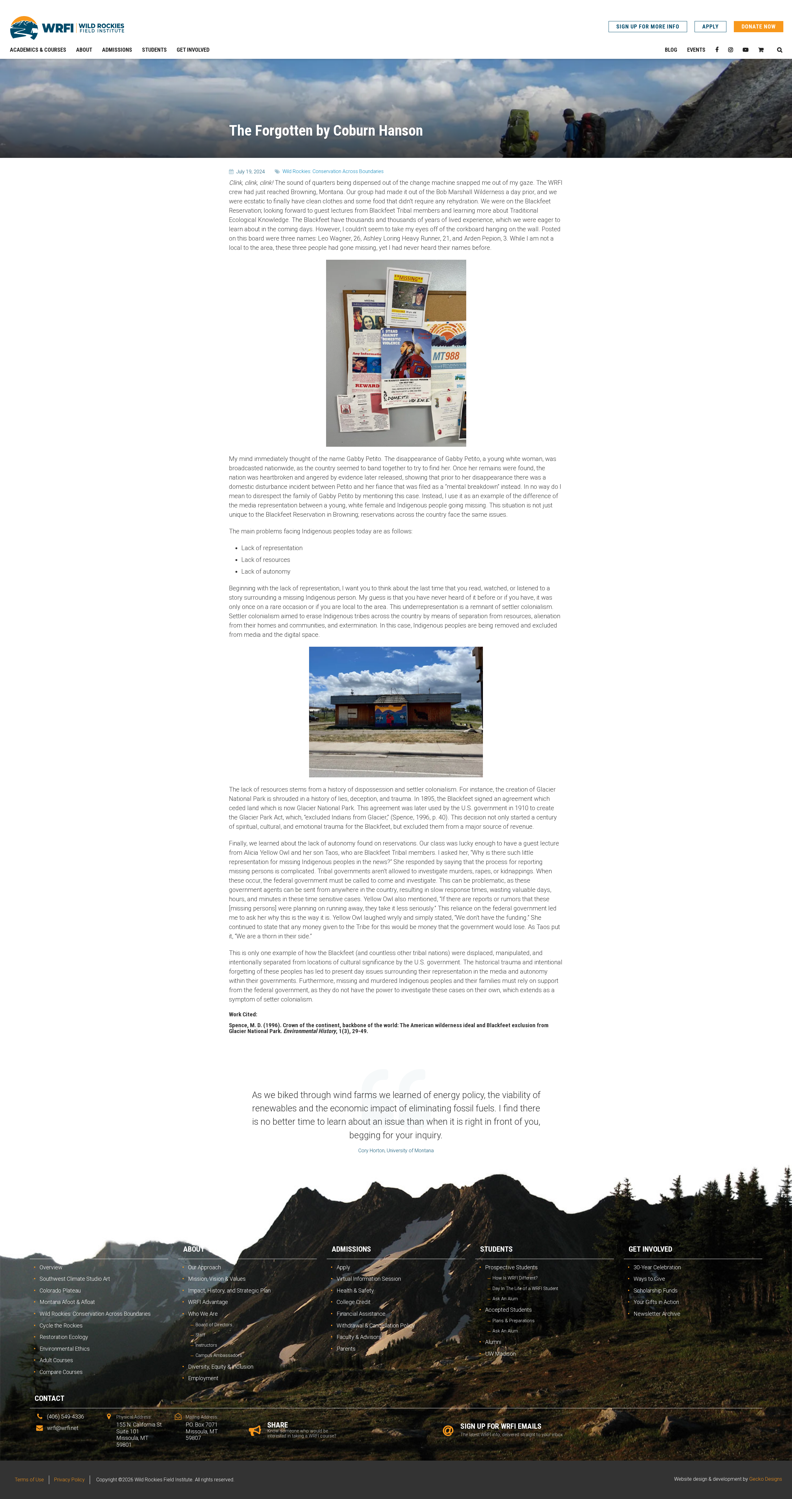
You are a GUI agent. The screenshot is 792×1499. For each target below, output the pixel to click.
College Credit (354, 1302)
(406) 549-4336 (65, 1416)
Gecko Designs (765, 1479)
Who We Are (203, 1313)
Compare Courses (61, 1372)
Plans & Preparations (514, 1320)
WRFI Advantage (208, 1302)
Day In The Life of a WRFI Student (525, 1288)
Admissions (351, 1249)
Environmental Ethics (65, 1348)
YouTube (745, 49)
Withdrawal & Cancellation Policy (376, 1325)
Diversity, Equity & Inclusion (220, 1366)
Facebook (716, 49)
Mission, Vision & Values (217, 1278)
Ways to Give (649, 1278)
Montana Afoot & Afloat (67, 1302)
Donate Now (759, 26)
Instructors (206, 1345)
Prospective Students (511, 1267)
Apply (710, 26)
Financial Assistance (361, 1313)
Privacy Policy (69, 1480)
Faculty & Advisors (359, 1337)
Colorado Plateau (60, 1290)
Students (496, 1249)
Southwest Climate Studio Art (75, 1278)
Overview (51, 1267)
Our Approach (204, 1267)
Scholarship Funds (656, 1290)
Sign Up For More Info (647, 26)
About (193, 1249)
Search (780, 49)
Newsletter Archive (657, 1313)
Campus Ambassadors (219, 1355)
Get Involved (650, 1249)
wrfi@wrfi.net (63, 1428)
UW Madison (500, 1353)
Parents (346, 1348)
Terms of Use (29, 1480)
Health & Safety (355, 1290)
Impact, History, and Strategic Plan (229, 1290)
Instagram (730, 49)
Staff (200, 1335)
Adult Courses (56, 1360)
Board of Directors (214, 1324)
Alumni (493, 1342)
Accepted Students (508, 1309)
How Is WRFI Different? (515, 1278)
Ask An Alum (505, 1298)
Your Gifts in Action (656, 1302)
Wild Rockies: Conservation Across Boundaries (333, 171)
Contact (49, 1398)
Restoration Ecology (64, 1337)
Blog (671, 49)
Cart (760, 49)
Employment (203, 1378)
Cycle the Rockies (61, 1325)
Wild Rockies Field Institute (67, 28)
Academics (53, 1249)
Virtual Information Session (369, 1278)
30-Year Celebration (657, 1267)
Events (696, 49)
